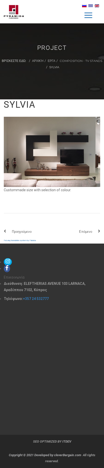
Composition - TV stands (81, 61)
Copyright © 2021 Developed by (31, 455)
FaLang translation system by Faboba (20, 240)
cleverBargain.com (67, 455)
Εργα (51, 61)
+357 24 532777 (36, 299)
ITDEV (66, 441)
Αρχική (37, 61)
